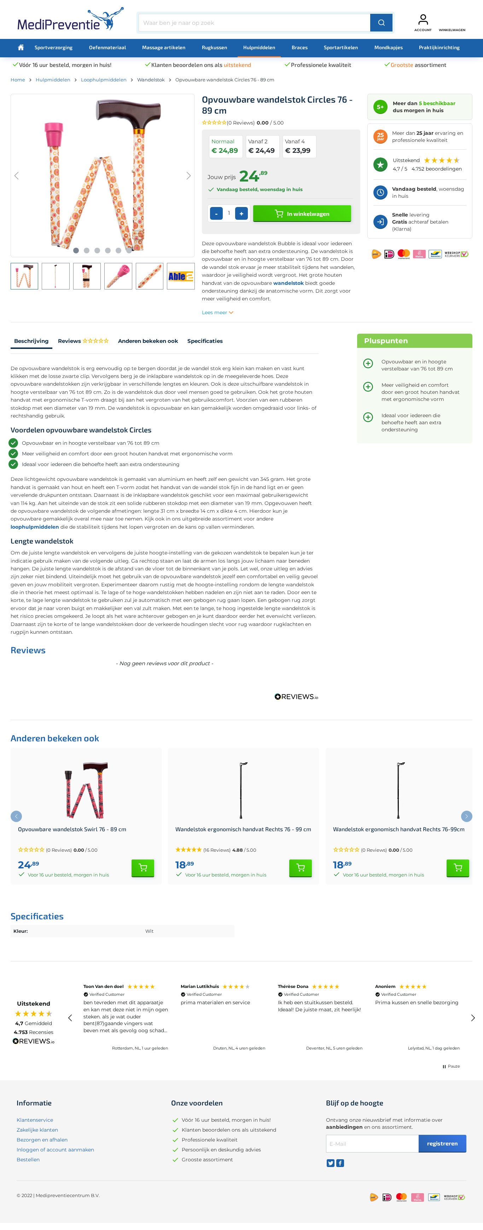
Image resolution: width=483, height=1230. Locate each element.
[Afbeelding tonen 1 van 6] (76, 250)
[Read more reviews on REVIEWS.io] (33, 1042)
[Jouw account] (423, 19)
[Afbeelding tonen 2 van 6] (86, 250)
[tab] (31, 342)
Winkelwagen (452, 30)
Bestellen (28, 1159)
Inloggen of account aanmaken (55, 1149)
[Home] (21, 47)
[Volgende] (189, 175)
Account (423, 30)
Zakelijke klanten (37, 1130)
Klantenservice (35, 1120)
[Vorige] (16, 175)
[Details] (143, 868)
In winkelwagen (308, 213)
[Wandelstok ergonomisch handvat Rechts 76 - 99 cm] (243, 790)
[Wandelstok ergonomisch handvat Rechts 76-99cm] (401, 790)
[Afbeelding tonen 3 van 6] (97, 250)
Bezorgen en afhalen (42, 1140)
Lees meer (215, 312)
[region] (271, 1018)
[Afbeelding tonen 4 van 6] (108, 250)
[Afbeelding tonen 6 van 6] (129, 250)
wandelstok (288, 283)
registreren (442, 1143)
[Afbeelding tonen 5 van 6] (118, 250)
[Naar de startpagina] (71, 21)
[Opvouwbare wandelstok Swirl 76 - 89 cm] (86, 790)
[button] (281, 123)
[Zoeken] (381, 22)
